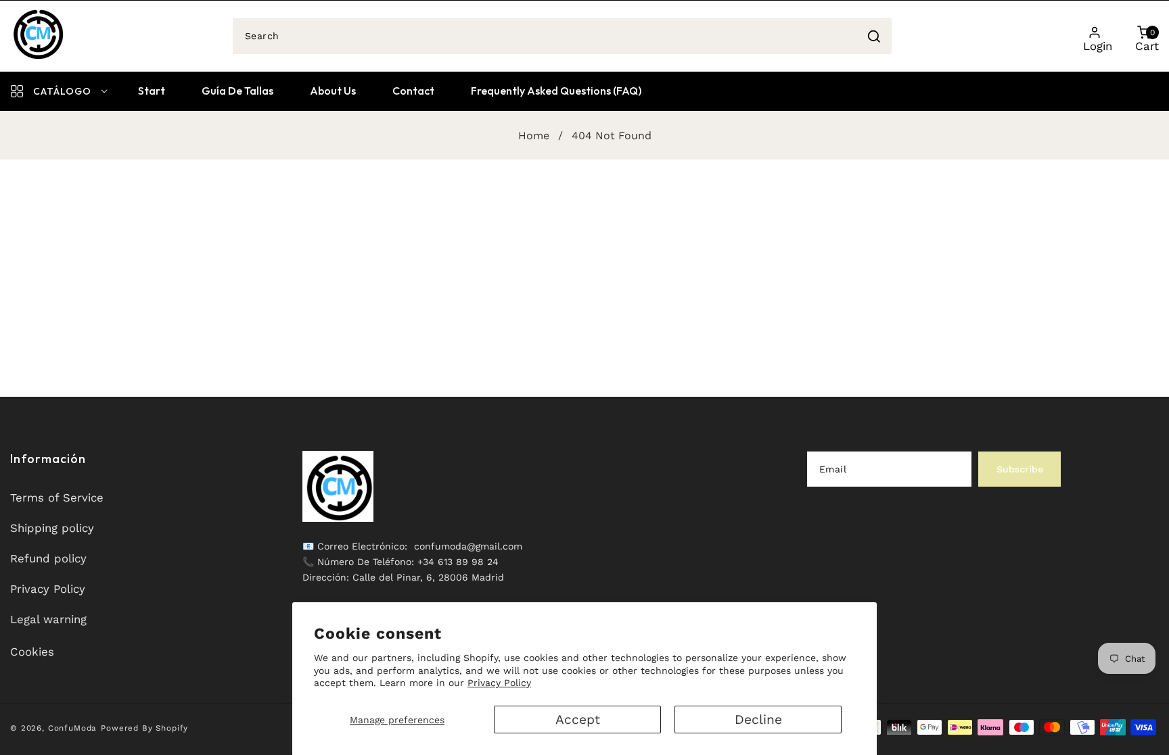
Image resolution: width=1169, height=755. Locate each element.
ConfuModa (72, 728)
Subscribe (1019, 469)
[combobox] (562, 36)
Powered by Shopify (144, 728)
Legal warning (48, 619)
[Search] (874, 36)
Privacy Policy (499, 682)
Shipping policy (52, 528)
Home (533, 135)
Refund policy (48, 558)
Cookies (32, 651)
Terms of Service (57, 497)
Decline (758, 719)
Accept (577, 719)
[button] (1143, 36)
